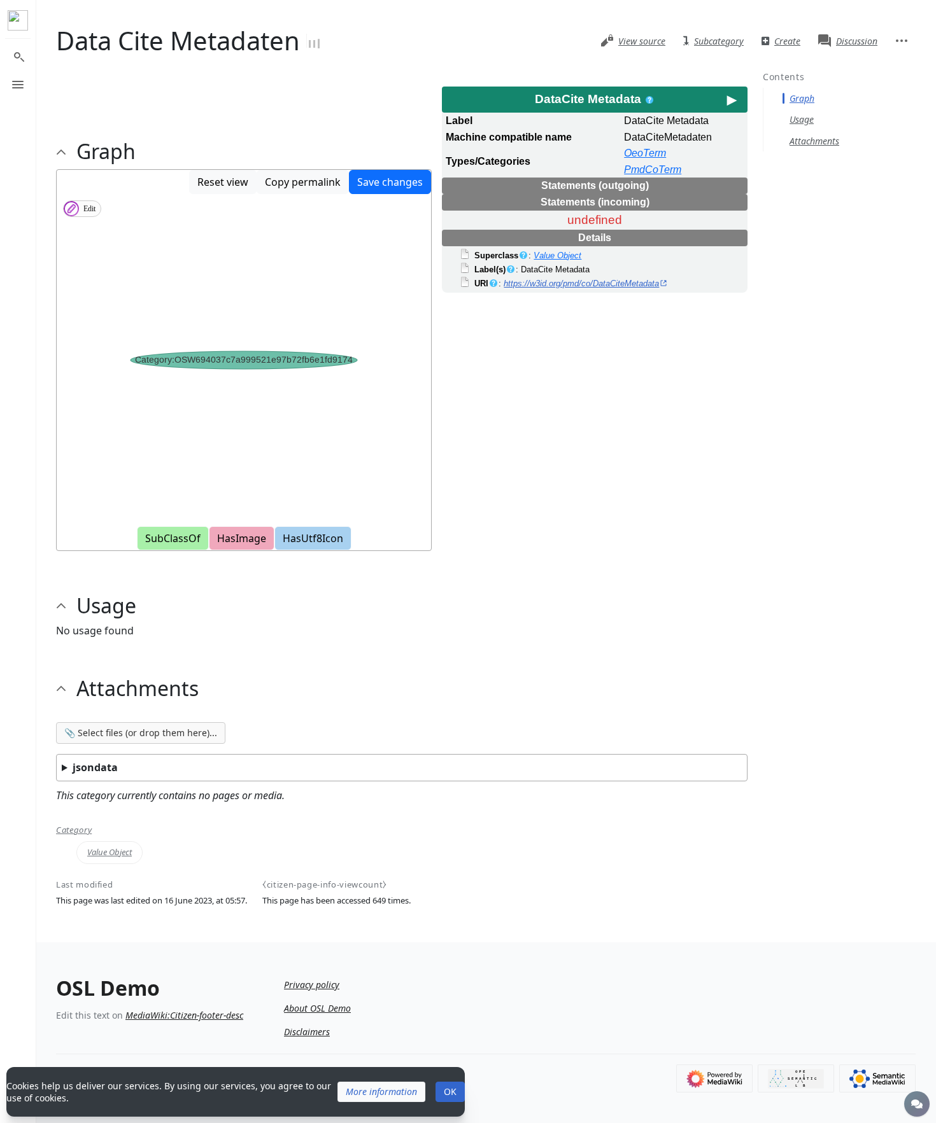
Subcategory (719, 41)
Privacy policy (311, 985)
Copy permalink (303, 182)
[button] (381, 1092)
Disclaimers (307, 1032)
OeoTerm (645, 153)
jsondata (95, 767)
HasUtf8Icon (313, 538)
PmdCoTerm (652, 169)
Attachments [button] (137, 688)
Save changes (390, 182)
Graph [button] (106, 151)
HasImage (241, 538)
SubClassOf (173, 538)
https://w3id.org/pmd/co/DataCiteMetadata (581, 283)
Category (74, 830)
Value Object (557, 255)
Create (787, 41)
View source (641, 41)
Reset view (222, 182)
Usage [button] (106, 606)
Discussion (856, 41)
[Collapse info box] (731, 100)
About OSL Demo (317, 1008)
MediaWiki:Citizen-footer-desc (184, 1015)
